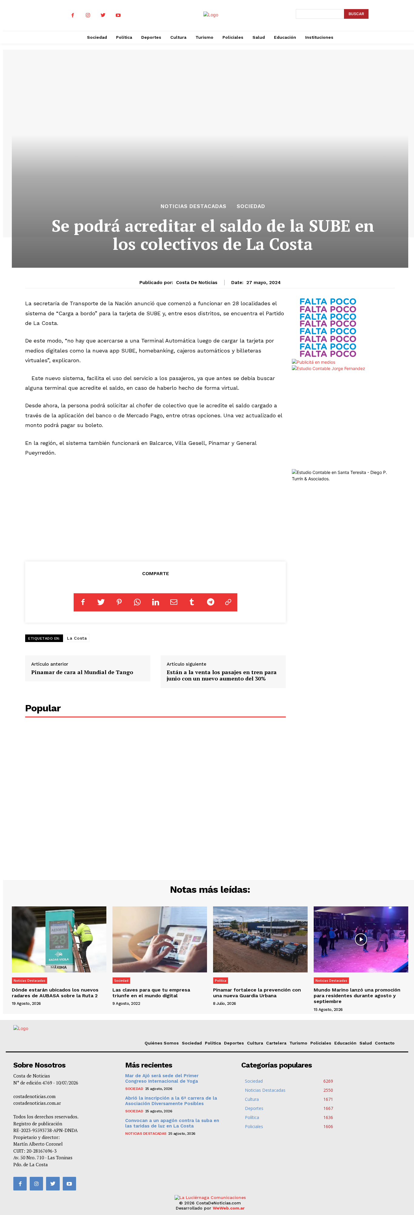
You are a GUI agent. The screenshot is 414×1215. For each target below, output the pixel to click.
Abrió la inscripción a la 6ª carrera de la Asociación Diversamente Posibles (171, 1100)
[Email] (174, 602)
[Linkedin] (155, 602)
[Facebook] (73, 15)
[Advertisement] (155, 507)
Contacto (385, 1043)
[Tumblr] (192, 602)
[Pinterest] (119, 602)
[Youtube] (118, 15)
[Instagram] (88, 15)
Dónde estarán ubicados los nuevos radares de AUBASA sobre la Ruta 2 (55, 992)
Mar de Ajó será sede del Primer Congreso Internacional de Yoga (162, 1078)
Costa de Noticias (196, 282)
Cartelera (276, 1043)
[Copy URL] (228, 602)
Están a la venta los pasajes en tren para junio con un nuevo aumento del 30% (222, 675)
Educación (345, 1043)
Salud (365, 1043)
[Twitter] (103, 15)
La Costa (77, 638)
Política (220, 980)
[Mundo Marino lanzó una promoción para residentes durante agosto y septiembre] (361, 939)
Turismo (298, 1043)
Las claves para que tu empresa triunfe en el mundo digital (151, 992)
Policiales (320, 1043)
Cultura (255, 1043)
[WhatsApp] (137, 602)
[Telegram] (210, 602)
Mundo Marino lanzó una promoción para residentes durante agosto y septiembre (357, 995)
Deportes (234, 1043)
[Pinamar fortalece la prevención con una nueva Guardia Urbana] (260, 939)
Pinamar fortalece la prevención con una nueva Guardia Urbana (257, 992)
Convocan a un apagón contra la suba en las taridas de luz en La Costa (172, 1123)
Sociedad (251, 206)
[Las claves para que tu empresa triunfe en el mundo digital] (159, 939)
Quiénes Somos (162, 1043)
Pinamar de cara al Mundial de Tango (82, 672)
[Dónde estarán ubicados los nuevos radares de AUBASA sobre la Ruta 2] (59, 939)
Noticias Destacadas (193, 206)
